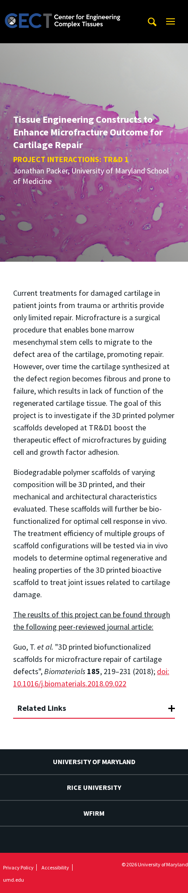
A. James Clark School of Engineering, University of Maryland (62, 8)
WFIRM (94, 813)
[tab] (94, 704)
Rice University (94, 787)
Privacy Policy (18, 867)
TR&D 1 (116, 159)
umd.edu (13, 879)
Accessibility (55, 867)
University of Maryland (94, 761)
